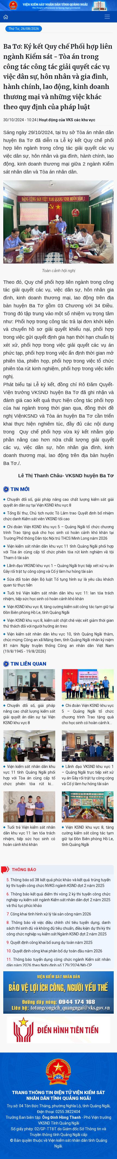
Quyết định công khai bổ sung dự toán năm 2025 (51, 942)
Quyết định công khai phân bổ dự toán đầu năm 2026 (57, 951)
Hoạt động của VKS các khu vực (67, 120)
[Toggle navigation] (107, 16)
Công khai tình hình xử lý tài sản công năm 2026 (50, 914)
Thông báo (24, 869)
